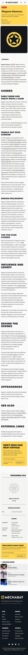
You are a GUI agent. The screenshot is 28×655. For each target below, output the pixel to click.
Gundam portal (6, 631)
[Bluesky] (15, 644)
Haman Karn (4, 172)
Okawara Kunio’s (17, 153)
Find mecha (18, 621)
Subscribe (19, 462)
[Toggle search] (21, 2)
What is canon (6, 621)
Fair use (22, 650)
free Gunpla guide (8, 463)
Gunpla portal (18, 631)
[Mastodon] (12, 644)
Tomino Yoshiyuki (14, 144)
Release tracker (19, 633)
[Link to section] (14, 91)
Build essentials (19, 638)
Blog (3, 617)
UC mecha (5, 638)
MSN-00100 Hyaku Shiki (18, 75)
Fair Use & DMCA (6, 624)
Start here (17, 614)
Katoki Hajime (22, 285)
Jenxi (10, 650)
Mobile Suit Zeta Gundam (16, 529)
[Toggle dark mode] (3, 2)
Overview (17, 619)
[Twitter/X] (19, 644)
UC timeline (5, 636)
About (3, 614)
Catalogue (17, 636)
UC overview (5, 633)
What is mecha (19, 617)
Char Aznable (13, 354)
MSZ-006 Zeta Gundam (9, 148)
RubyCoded (16, 650)
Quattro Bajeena (5, 159)
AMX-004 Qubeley (8, 77)
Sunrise (13, 535)
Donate (4, 619)
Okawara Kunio (10, 287)
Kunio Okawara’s (21, 336)
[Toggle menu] (25, 2)
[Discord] (9, 644)
